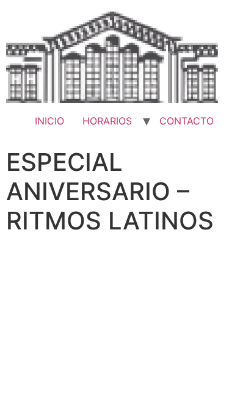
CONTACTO (186, 121)
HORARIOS (107, 121)
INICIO (49, 121)
